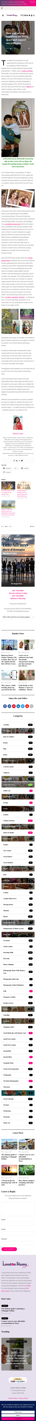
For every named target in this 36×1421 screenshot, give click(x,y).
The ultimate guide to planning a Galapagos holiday (9, 1157)
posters (8, 297)
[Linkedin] (17, 461)
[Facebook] (14, 461)
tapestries (15, 297)
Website (4, 1239)
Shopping (16, 1341)
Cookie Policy (12, 1398)
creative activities (27, 71)
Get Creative (11, 26)
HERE (28, 1286)
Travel (5, 1305)
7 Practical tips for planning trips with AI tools (9, 1183)
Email (3, 1229)
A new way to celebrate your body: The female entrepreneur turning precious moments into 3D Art (26, 660)
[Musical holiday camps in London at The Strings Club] (8, 485)
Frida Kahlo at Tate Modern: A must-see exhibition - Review (26, 687)
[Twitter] (19, 461)
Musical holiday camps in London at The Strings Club (8, 492)
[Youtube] (22, 461)
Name (3, 1219)
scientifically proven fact (12, 224)
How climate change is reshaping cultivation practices (27, 1183)
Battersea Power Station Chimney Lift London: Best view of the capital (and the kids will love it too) (9, 659)
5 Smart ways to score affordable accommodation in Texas (13, 1322)
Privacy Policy (23, 1398)
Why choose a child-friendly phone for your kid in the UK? (8, 687)
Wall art (28, 86)
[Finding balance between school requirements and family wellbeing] (24, 485)
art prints (21, 297)
